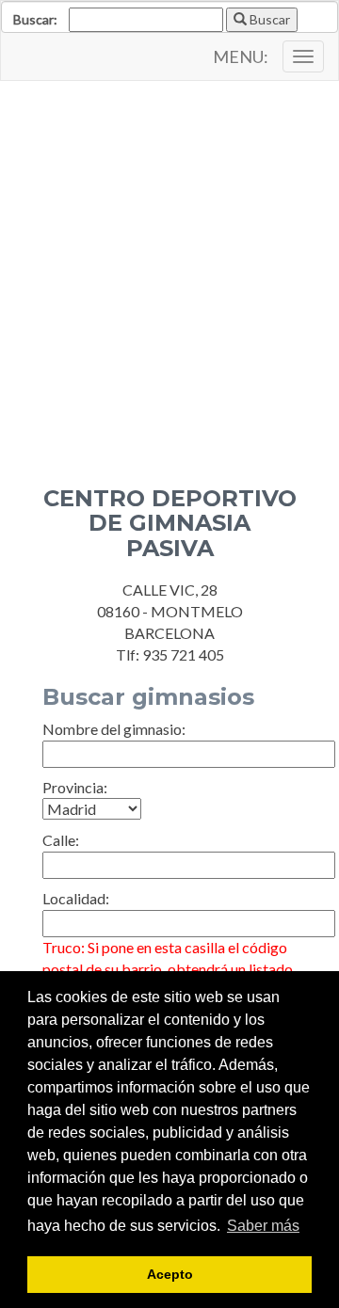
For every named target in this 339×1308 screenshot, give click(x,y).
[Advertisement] (169, 269)
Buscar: (35, 19)
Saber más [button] (263, 1226)
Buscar (268, 19)
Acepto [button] (170, 1274)
